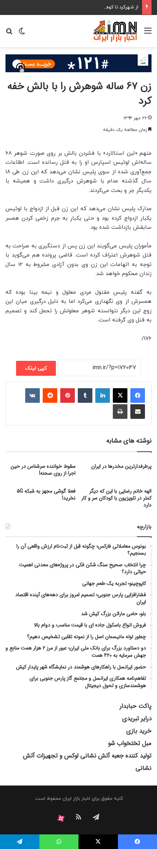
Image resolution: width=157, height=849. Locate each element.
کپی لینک (36, 368)
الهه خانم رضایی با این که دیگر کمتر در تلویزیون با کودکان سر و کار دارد (116, 498)
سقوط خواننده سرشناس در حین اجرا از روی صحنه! (43, 469)
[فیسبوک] (137, 395)
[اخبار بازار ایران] (115, 31)
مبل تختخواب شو (130, 743)
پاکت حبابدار (136, 706)
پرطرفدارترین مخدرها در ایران (121, 466)
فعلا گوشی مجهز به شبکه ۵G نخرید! (46, 494)
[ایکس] (120, 395)
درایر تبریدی (137, 718)
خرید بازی (139, 731)
